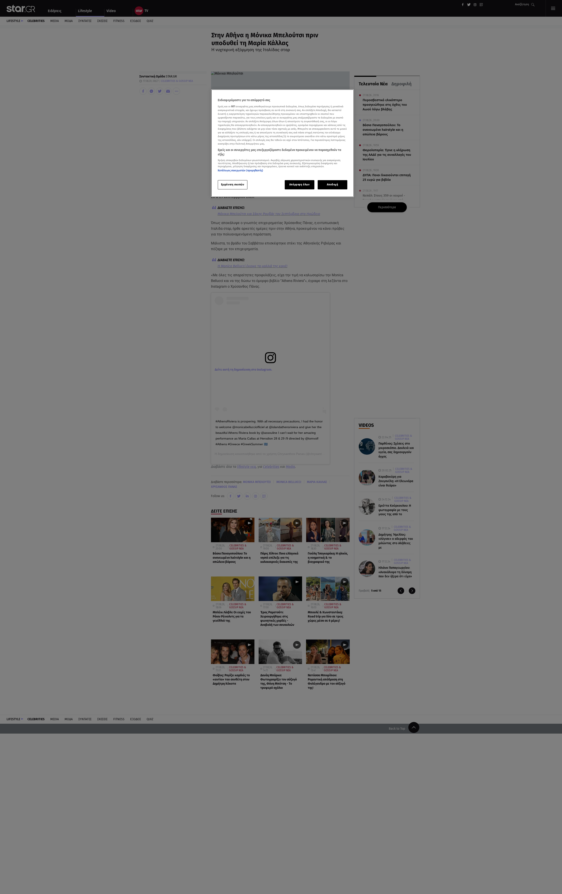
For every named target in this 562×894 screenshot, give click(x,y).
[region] (282, 143)
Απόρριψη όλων (299, 184)
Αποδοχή (332, 184)
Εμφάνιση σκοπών (232, 184)
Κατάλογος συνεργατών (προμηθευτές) (240, 170)
